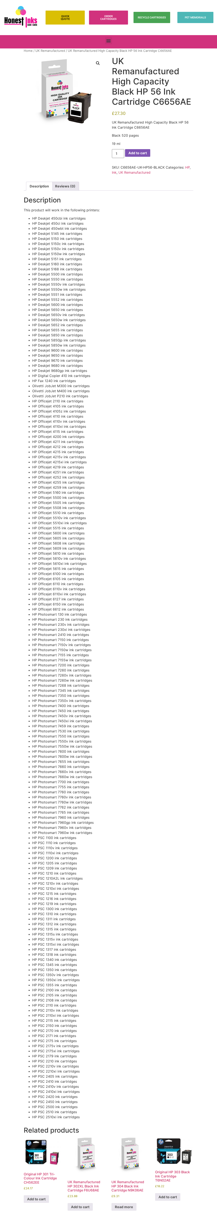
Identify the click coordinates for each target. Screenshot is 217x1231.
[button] (108, 40)
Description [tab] (39, 186)
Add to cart (137, 153)
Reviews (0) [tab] (65, 186)
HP (187, 167)
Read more (124, 1207)
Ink (114, 172)
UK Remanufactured (50, 51)
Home (28, 51)
